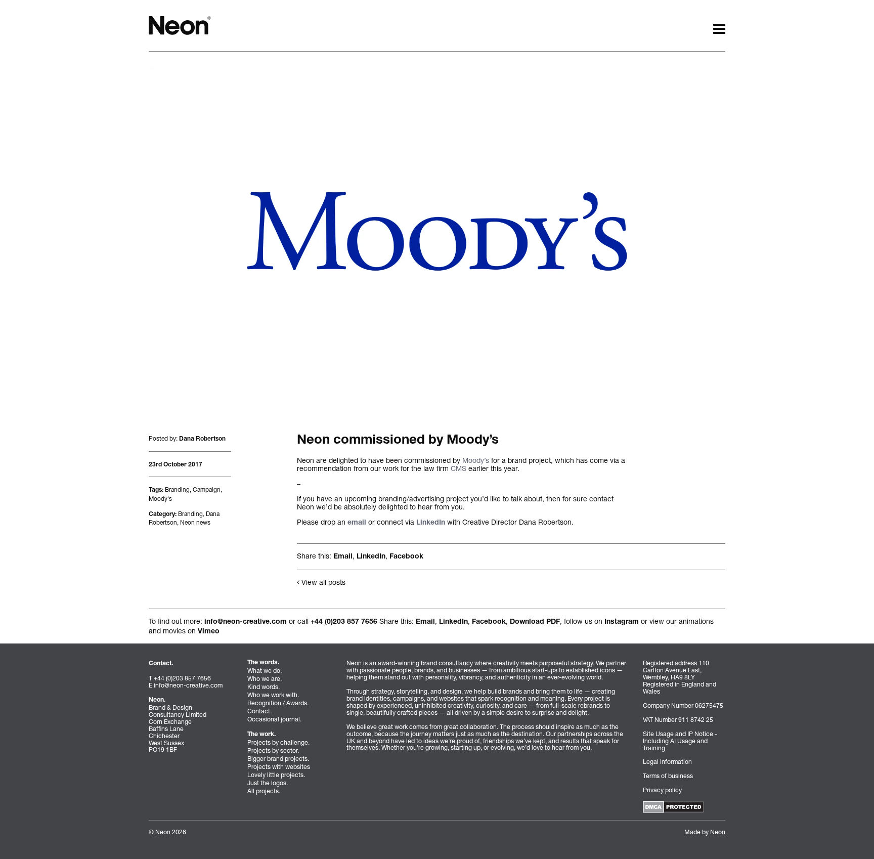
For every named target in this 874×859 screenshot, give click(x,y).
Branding (177, 489)
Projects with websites (278, 766)
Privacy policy (662, 790)
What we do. (264, 670)
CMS (458, 468)
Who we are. (264, 678)
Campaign (207, 489)
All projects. (263, 791)
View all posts (322, 582)
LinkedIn (430, 523)
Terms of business (668, 776)
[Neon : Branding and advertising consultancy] (180, 24)
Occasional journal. (274, 719)
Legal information (667, 761)
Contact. (259, 711)
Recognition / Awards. (278, 703)
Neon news (195, 522)
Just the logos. (267, 783)
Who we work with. (273, 695)
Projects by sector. (273, 750)
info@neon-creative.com (245, 622)
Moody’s (475, 460)
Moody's (160, 498)
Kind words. (263, 687)
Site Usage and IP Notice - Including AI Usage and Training (680, 741)
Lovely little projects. (276, 775)
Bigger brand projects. (278, 758)
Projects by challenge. (278, 742)
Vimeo (209, 631)
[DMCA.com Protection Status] (673, 806)
